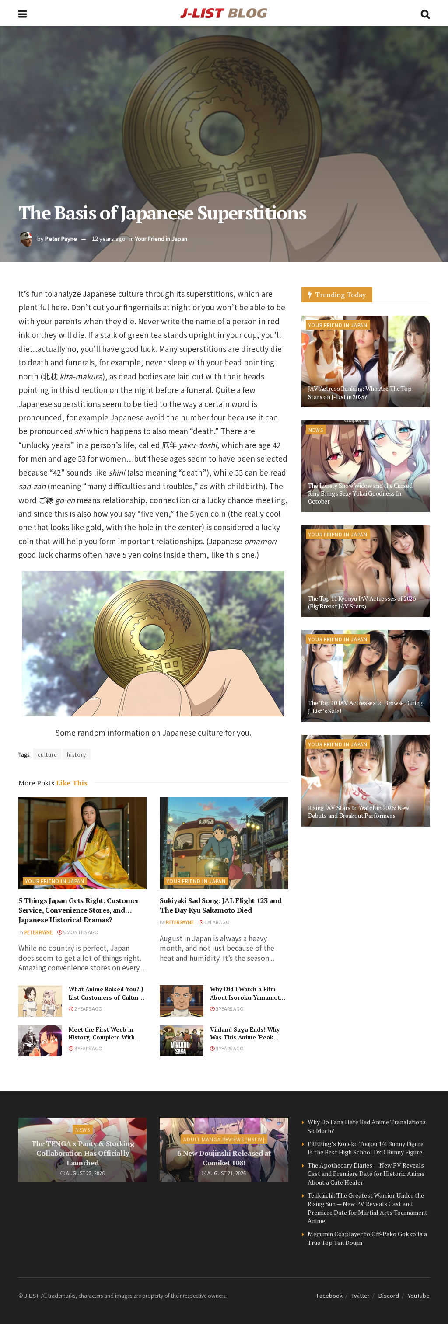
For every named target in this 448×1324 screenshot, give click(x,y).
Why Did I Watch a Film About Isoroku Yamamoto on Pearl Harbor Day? (247, 997)
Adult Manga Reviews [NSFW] (224, 1139)
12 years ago (109, 238)
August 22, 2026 (85, 1172)
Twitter (360, 1295)
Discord (388, 1295)
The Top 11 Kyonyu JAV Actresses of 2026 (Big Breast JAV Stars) (362, 602)
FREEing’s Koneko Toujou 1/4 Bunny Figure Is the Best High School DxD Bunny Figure (366, 1148)
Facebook (330, 1295)
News (315, 429)
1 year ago (216, 921)
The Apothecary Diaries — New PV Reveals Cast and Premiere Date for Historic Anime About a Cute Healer (366, 1173)
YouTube (419, 1295)
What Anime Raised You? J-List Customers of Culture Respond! (107, 997)
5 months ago (80, 931)
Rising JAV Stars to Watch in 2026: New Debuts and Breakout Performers (358, 811)
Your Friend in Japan (161, 238)
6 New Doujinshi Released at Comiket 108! (223, 1158)
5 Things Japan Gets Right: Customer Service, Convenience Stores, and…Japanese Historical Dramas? (78, 910)
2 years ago (88, 1008)
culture (47, 754)
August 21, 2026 (226, 1172)
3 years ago (229, 1008)
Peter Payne (61, 238)
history (76, 754)
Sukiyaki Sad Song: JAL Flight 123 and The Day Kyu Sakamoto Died (220, 905)
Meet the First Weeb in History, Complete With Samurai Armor (102, 1037)
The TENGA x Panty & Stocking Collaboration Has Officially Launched (82, 1153)
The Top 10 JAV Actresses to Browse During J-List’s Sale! (365, 706)
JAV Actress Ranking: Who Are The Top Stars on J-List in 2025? (360, 392)
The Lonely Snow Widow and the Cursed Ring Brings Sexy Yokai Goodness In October (360, 493)
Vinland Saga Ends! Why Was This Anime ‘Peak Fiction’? (245, 1037)
